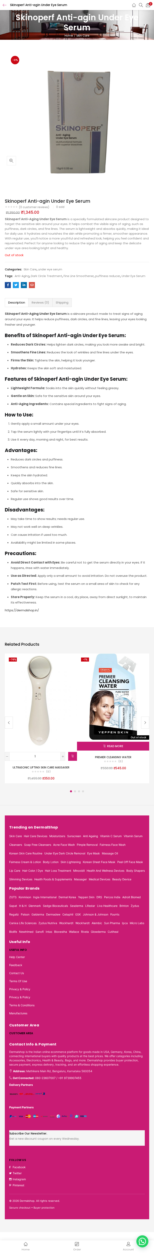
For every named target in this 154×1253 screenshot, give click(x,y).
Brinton (124, 905)
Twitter (17, 1173)
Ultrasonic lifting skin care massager (41, 767)
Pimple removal (87, 844)
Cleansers (15, 844)
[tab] (16, 302)
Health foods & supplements (53, 879)
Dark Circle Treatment (46, 276)
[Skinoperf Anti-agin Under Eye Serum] (8, 285)
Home (69, 36)
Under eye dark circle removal (64, 853)
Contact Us (16, 973)
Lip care (14, 870)
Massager (80, 879)
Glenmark (34, 905)
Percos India (112, 897)
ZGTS (13, 897)
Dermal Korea (67, 897)
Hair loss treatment (58, 870)
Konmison (25, 897)
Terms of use (18, 981)
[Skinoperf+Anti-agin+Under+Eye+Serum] (16, 285)
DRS (99, 897)
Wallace (74, 931)
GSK (78, 914)
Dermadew (53, 914)
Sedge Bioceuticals (55, 905)
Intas (49, 931)
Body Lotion (51, 862)
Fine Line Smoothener (79, 276)
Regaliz (14, 914)
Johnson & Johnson (95, 914)
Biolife (13, 931)
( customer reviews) (34, 207)
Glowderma (98, 931)
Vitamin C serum (111, 836)
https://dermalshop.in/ (22, 610)
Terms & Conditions (21, 1005)
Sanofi (39, 931)
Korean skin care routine (25, 853)
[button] (148, 5)
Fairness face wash (113, 844)
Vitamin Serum (133, 836)
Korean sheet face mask (99, 862)
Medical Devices (99, 879)
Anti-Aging (22, 276)
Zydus (135, 905)
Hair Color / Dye (32, 870)
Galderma (37, 914)
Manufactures (18, 1013)
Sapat (13, 905)
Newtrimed (26, 931)
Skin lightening (71, 862)
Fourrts (114, 914)
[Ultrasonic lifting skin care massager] (41, 702)
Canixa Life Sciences (22, 923)
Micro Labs (137, 923)
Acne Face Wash (64, 844)
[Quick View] (69, 661)
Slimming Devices (20, 879)
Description (16, 302)
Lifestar (90, 905)
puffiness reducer (107, 276)
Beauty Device (121, 879)
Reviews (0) (40, 302)
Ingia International (45, 897)
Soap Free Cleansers (37, 844)
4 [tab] (83, 791)
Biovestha (60, 931)
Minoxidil (79, 870)
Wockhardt (66, 923)
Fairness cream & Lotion (25, 862)
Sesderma (76, 905)
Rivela (85, 931)
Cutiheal (113, 931)
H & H (22, 905)
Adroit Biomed (131, 897)
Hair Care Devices (35, 836)
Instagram (19, 1179)
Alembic (97, 923)
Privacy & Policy (19, 989)
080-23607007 (45, 1078)
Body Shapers (135, 870)
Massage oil (110, 853)
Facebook (19, 1167)
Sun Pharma (112, 923)
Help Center (17, 957)
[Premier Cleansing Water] (113, 696)
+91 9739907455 (69, 1078)
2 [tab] (75, 791)
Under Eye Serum (133, 276)
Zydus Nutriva (47, 923)
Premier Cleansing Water (113, 757)
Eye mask (93, 853)
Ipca (125, 923)
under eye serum (50, 269)
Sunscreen (74, 836)
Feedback (15, 965)
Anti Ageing (90, 836)
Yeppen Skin (86, 897)
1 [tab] (71, 791)
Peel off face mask (130, 862)
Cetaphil (67, 914)
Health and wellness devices (105, 870)
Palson (25, 914)
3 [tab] (79, 791)
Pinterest (18, 1185)
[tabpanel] (41, 718)
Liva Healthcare (107, 905)
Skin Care (82, 36)
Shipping (62, 302)
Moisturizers (57, 836)
